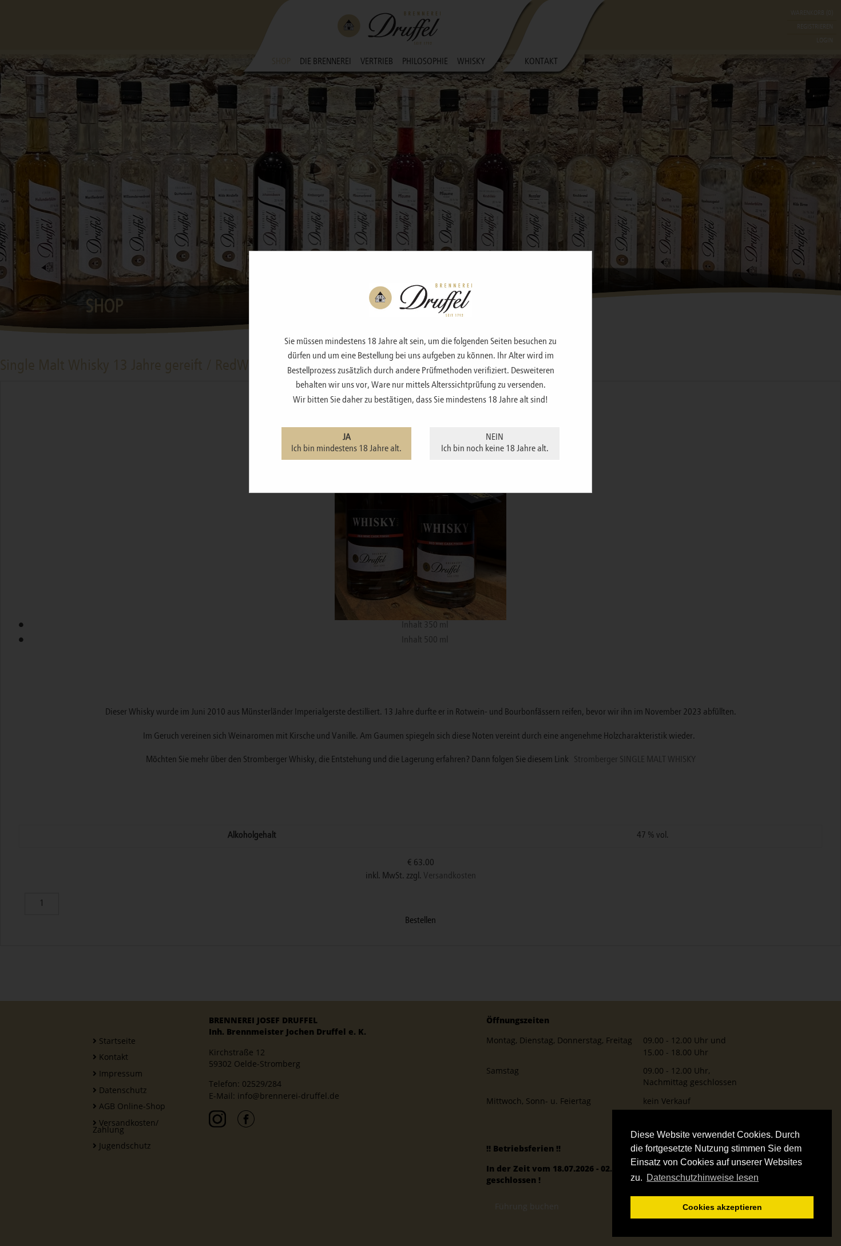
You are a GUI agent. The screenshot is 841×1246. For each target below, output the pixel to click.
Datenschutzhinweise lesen (702, 1177)
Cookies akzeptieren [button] (722, 1207)
